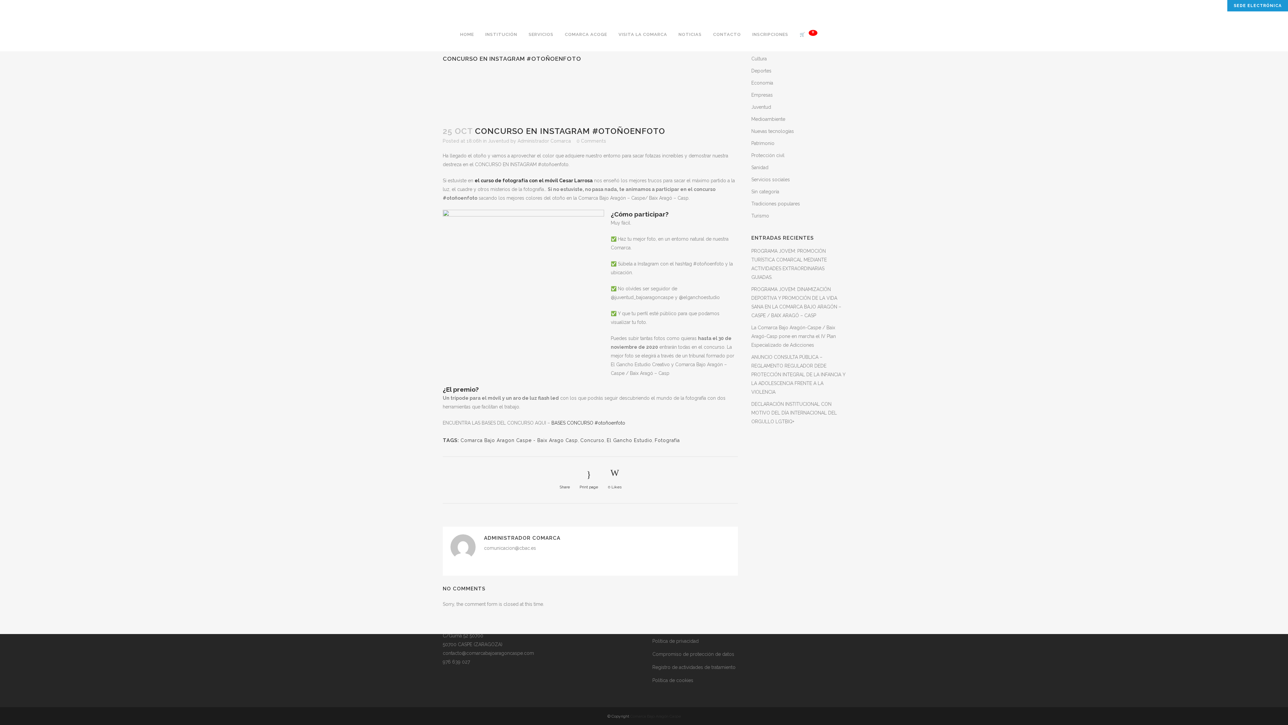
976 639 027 (456, 662)
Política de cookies (672, 680)
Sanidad (759, 167)
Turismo (760, 216)
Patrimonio (762, 143)
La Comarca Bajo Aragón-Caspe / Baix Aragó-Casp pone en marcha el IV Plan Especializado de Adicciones (793, 336)
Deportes (761, 71)
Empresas (762, 95)
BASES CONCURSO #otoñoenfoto (588, 423)
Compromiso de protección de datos (693, 654)
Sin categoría (765, 191)
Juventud (498, 141)
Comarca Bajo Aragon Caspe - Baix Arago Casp (519, 440)
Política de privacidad (675, 641)
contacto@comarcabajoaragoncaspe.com (488, 653)
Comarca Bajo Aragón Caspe (655, 716)
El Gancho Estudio (629, 440)
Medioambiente (768, 119)
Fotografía (667, 440)
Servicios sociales (770, 179)
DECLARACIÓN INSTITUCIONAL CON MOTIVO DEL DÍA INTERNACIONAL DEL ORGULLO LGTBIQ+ (794, 412)
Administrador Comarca (544, 141)
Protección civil (768, 155)
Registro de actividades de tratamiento (694, 667)
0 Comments (591, 141)
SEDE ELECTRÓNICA (1258, 5)
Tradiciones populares (775, 203)
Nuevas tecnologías (772, 131)
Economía (762, 83)
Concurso (592, 440)
